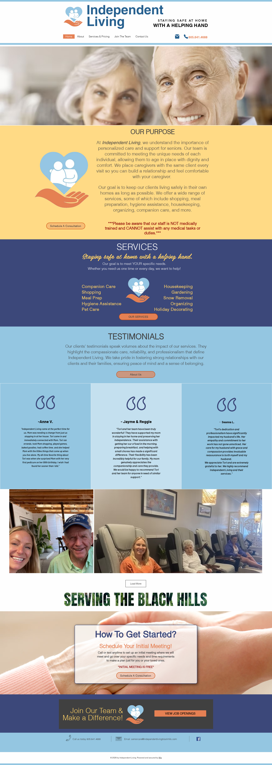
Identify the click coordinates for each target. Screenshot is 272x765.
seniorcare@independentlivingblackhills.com (154, 739)
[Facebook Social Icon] (198, 739)
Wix (160, 758)
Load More (135, 583)
